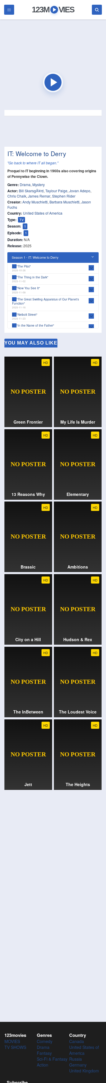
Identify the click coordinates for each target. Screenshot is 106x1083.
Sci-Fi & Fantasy (52, 1059)
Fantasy (44, 1053)
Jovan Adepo (79, 190)
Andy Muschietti (35, 201)
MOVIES (12, 1041)
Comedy (44, 1041)
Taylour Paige (56, 190)
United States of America (42, 212)
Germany (78, 1065)
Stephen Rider (63, 195)
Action (42, 1065)
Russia (75, 1059)
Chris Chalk (16, 195)
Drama (25, 184)
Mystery (38, 184)
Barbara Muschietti (64, 201)
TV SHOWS (15, 1047)
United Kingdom (84, 1071)
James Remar (39, 195)
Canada (76, 1041)
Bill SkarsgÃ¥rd (31, 190)
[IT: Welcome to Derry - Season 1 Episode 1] (53, 82)
